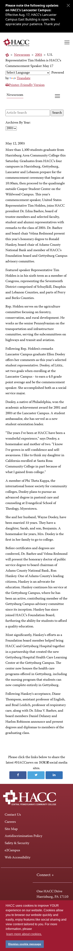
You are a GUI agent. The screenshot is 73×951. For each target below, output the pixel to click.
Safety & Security (17, 843)
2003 (38, 55)
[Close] (68, 5)
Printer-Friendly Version (27, 85)
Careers (10, 822)
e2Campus (12, 850)
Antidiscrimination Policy (23, 836)
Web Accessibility (17, 857)
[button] (67, 42)
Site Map (11, 829)
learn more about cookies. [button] (24, 934)
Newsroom (22, 55)
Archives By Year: (18, 123)
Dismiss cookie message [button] (24, 944)
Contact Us (13, 815)
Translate (23, 78)
